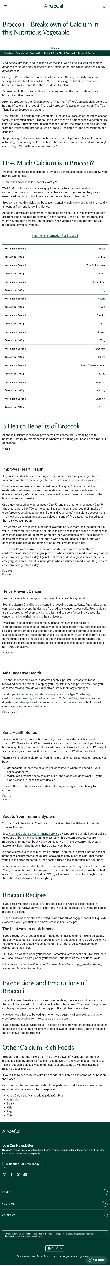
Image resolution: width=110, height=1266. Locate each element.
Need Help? (99, 1260)
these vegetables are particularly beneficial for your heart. (65, 480)
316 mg (101, 357)
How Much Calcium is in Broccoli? (22, 53)
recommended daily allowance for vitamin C (41, 866)
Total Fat (101, 315)
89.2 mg (101, 390)
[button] (55, 1192)
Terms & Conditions (26, 1256)
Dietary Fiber (98, 282)
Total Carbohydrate (96, 265)
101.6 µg (101, 407)
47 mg (102, 340)
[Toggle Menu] (5, 6)
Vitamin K (100, 398)
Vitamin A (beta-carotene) (92, 365)
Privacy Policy (43, 1256)
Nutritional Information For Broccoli (55, 235)
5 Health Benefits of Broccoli (59, 53)
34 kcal (101, 257)
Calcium (101, 332)
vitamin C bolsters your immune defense (33, 833)
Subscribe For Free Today (22, 1164)
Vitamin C (100, 382)
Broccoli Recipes (87, 53)
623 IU (102, 373)
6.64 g (102, 273)
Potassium (99, 348)
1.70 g (102, 307)
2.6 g (102, 290)
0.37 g (102, 323)
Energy (101, 248)
